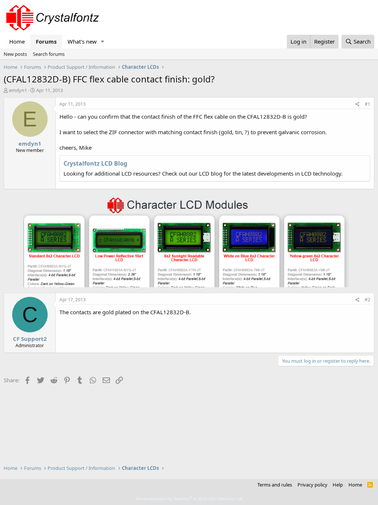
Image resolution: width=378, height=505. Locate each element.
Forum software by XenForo (189, 498)
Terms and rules (274, 484)
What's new (82, 41)
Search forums (49, 54)
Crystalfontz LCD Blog (95, 163)
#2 (367, 299)
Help (338, 484)
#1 (367, 104)
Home (17, 41)
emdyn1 (18, 90)
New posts (15, 54)
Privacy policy (312, 484)
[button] (102, 41)
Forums (46, 41)
